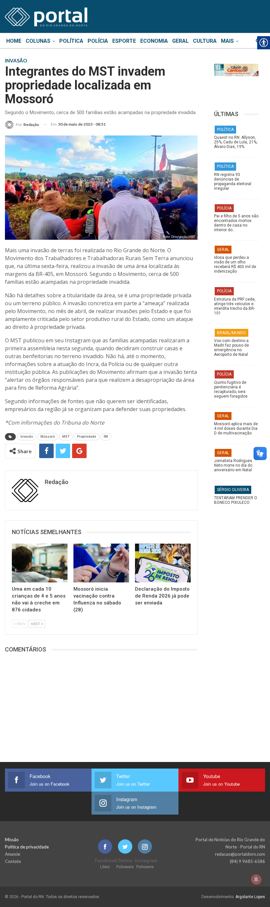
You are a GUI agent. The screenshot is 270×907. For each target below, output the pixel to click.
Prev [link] (20, 624)
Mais (227, 41)
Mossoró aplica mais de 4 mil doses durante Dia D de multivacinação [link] (236, 428)
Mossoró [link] (47, 436)
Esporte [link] (124, 41)
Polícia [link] (98, 41)
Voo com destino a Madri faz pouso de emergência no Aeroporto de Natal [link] (231, 347)
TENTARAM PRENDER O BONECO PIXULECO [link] (235, 500)
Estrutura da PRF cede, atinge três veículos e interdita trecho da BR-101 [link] (235, 306)
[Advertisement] (236, 651)
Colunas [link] (38, 41)
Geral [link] (180, 41)
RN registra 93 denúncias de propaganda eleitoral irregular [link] (232, 181)
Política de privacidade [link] (27, 846)
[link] (46, 15)
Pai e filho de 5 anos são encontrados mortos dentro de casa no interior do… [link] (236, 223)
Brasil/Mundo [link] (231, 333)
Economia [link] (154, 41)
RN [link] (106, 436)
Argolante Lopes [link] (250, 897)
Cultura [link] (205, 41)
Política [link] (71, 41)
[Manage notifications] (256, 879)
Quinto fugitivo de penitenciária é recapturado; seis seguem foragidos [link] (231, 389)
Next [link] (36, 624)
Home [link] (13, 41)
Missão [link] (12, 839)
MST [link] (65, 436)
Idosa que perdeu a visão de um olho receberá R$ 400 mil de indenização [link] (235, 264)
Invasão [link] (26, 436)
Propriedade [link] (86, 436)
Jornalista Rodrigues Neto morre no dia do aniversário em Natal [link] (233, 465)
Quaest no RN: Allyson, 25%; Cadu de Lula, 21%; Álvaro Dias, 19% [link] (235, 142)
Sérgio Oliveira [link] (233, 489)
